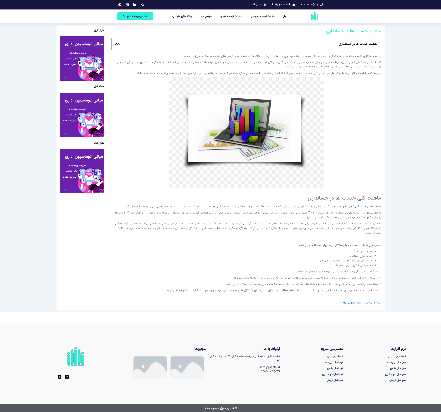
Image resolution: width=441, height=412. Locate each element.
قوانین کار (206, 16)
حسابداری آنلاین (357, 206)
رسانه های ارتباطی (182, 16)
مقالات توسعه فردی (231, 16)
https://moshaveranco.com (359, 303)
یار (284, 16)
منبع (378, 303)
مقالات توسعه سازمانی (262, 16)
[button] (142, 4)
